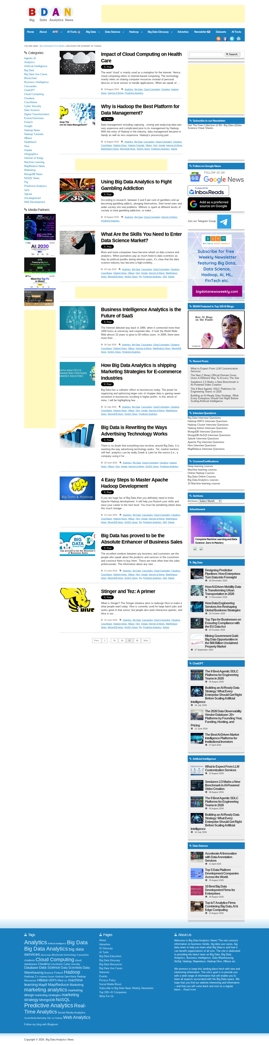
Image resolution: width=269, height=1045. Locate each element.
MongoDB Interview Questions (205, 431)
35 (114, 640)
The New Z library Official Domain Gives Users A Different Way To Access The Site (215, 376)
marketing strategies (48, 995)
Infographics (31, 154)
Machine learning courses (202, 469)
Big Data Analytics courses (203, 480)
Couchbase (106, 145)
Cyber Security (32, 106)
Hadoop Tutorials (136, 145)
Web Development (34, 202)
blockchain (46, 955)
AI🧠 (54, 32)
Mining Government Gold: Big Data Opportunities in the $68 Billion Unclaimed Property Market (222, 641)
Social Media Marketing (35, 1018)
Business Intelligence (36, 82)
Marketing (29, 170)
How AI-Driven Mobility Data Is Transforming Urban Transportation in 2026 (223, 590)
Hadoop (132, 32)
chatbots (29, 960)
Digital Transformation (36, 114)
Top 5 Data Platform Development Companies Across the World (222, 873)
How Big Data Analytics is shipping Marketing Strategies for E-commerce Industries (141, 371)
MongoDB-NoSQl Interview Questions (209, 435)
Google (28, 126)
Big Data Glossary (156, 32)
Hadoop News (120, 145)
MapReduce (58, 984)
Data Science (111, 32)
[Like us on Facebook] (225, 38)
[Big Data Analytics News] (54, 21)
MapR (43, 985)
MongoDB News (127, 149)
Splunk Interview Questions (203, 438)
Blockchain (30, 78)
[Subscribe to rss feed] (218, 38)
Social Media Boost (110, 984)
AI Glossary (106, 948)
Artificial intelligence (57, 943)
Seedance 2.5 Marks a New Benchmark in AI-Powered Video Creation (215, 383)
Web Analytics (76, 1017)
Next (146, 640)
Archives (193, 501)
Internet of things (116, 93)
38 (137, 640)
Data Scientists (71, 967)
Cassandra (149, 142)
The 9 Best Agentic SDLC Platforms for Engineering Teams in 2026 (213, 390)
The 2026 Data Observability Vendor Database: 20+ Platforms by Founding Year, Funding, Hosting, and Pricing (216, 718)
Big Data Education (110, 956)
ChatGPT (29, 90)
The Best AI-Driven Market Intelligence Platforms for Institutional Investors (222, 738)
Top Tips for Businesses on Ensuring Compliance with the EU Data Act (223, 623)
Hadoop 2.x (31, 976)
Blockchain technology (64, 955)
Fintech (28, 122)
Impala (162, 145)
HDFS (53, 980)
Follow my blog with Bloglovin (41, 1024)
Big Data (89, 32)
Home (30, 31)
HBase (149, 145)
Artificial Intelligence (35, 66)
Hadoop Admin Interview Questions (208, 428)
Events (103, 976)
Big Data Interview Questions (204, 418)
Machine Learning (34, 162)
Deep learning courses (200, 466)
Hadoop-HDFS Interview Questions (207, 421)
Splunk (174, 149)
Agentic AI (30, 58)
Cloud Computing (152, 89)
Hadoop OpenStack (65, 976)
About (43, 31)
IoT (65, 980)
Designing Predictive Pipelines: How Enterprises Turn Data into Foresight (222, 574)
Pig (140, 276)
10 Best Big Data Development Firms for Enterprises (220, 890)
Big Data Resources (110, 964)
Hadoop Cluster (46, 976)
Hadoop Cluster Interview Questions (208, 424)
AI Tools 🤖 (74, 31)
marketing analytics (45, 989)
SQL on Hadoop (54, 1018)
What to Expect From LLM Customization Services (222, 768)
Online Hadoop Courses (201, 473)
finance (48, 972)
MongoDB (47, 1000)
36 (122, 640)
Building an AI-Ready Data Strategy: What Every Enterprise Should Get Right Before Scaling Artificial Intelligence (214, 398)
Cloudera (165, 89)
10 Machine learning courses (204, 483)
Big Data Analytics (46, 949)
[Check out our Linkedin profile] (239, 38)
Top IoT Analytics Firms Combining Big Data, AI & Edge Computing (221, 906)
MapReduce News (110, 149)
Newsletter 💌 (202, 31)
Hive (155, 145)
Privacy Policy (107, 980)
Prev (96, 640)
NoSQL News (143, 149)
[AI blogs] (216, 348)
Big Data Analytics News (52, 46)
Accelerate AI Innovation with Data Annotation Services (221, 857)
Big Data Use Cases (35, 74)
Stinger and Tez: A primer (128, 591)
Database (31, 967)
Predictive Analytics (134, 93)
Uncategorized (32, 198)
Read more (190, 989)
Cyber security (72, 964)
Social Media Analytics (71, 1012)
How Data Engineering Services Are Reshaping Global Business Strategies (222, 606)
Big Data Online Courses (202, 476)
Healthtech (30, 142)
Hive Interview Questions (202, 445)
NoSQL (63, 999)
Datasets (221, 31)
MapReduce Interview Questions (206, 449)
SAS (165, 276)
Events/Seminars (34, 118)
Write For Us (106, 996)
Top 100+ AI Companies (113, 992)
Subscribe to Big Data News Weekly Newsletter (126, 988)
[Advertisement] (173, 14)
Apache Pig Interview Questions (206, 442)
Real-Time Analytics (55, 1009)
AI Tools (236, 31)
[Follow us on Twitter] (232, 38)
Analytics (129, 89)
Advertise (182, 31)
